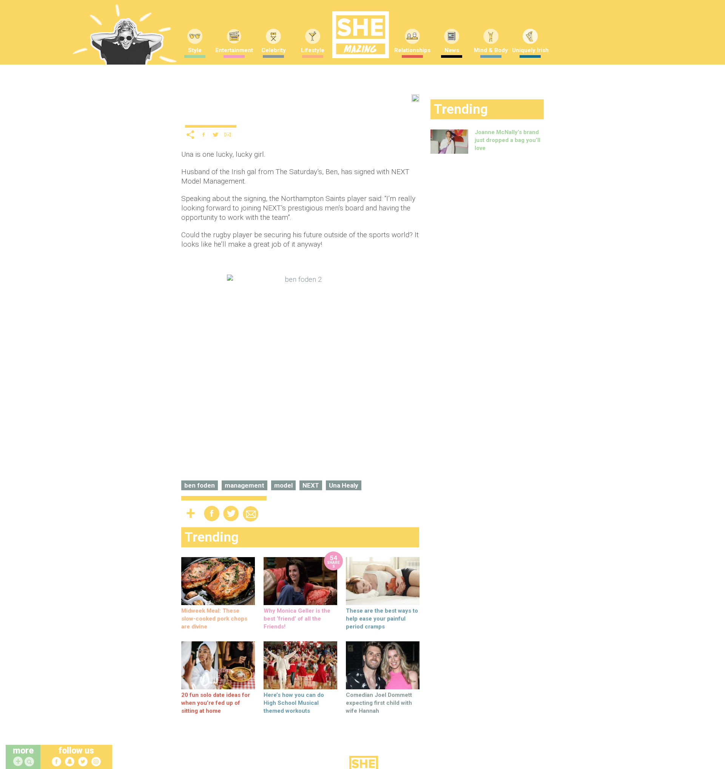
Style (195, 50)
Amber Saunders (296, 116)
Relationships (412, 50)
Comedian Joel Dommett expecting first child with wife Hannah (379, 703)
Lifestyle (312, 50)
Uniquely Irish (530, 50)
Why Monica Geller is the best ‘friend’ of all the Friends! (297, 618)
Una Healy (343, 485)
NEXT (310, 485)
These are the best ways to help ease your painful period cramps (382, 618)
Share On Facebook (203, 135)
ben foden (199, 485)
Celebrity (273, 50)
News (451, 50)
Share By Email (227, 135)
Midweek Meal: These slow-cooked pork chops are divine (214, 618)
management (244, 485)
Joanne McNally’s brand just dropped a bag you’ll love (507, 140)
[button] (30, 762)
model (283, 485)
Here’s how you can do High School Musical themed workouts (294, 703)
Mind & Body (491, 50)
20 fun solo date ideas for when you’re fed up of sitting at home (215, 703)
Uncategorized (205, 118)
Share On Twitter (215, 135)
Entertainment (234, 50)
